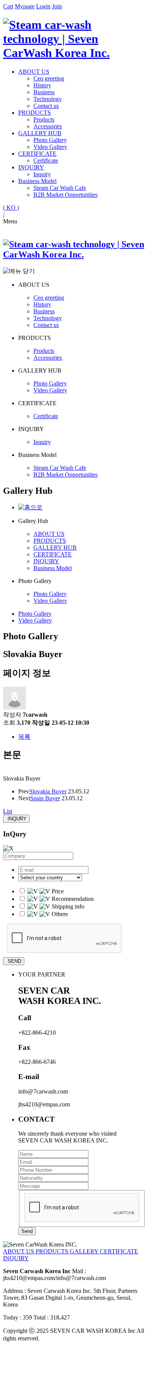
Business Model (37, 181)
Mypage (25, 6)
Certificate (45, 160)
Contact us (46, 106)
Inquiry (42, 174)
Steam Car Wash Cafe (59, 188)
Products (43, 119)
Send (27, 1231)
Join (57, 6)
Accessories (47, 126)
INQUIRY (31, 167)
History (42, 85)
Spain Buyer (45, 798)
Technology (47, 99)
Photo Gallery (50, 140)
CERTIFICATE (37, 153)
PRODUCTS (34, 112)
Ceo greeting (48, 78)
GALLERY (85, 1251)
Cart (8, 6)
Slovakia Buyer (47, 791)
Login (43, 6)
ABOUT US (33, 71)
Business (44, 92)
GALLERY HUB (39, 133)
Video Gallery (50, 147)
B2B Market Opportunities (65, 194)
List (7, 811)
